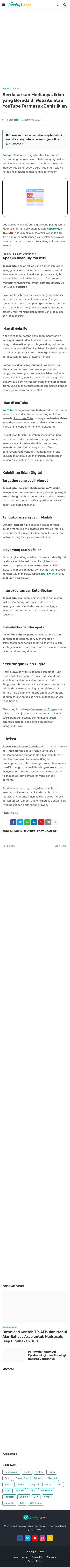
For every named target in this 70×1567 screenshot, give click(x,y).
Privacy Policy (35, 1561)
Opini (32, 1490)
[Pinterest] (41, 822)
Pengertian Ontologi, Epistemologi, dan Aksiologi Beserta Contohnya (47, 1355)
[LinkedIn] (34, 822)
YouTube (8, 410)
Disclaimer (51, 1557)
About (25, 1557)
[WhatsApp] (27, 822)
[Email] (48, 822)
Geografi (34, 1484)
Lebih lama (60, 846)
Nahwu (20, 1490)
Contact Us (37, 1557)
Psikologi (9, 1496)
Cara (7, 1478)
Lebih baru (9, 846)
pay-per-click (49, 573)
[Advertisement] (35, 48)
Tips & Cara (36, 1503)
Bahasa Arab (11, 1472)
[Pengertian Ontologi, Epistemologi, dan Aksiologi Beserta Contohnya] (13, 1355)
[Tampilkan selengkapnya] (55, 822)
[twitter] (27, 1538)
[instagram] (42, 1538)
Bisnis (52, 1472)
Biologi (39, 1472)
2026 (41, 1551)
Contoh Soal (21, 1478)
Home (16, 1557)
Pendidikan (46, 1490)
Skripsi (47, 1496)
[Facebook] (13, 822)
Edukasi (17, 89)
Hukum (48, 1484)
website (51, 228)
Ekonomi (52, 1478)
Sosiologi (9, 1503)
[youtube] (35, 1538)
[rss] (50, 1538)
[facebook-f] (20, 1538)
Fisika (21, 1484)
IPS (60, 1484)
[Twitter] (20, 822)
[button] (3, 5)
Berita (27, 1472)
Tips (22, 1503)
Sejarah (24, 1496)
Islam (7, 1490)
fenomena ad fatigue (43, 709)
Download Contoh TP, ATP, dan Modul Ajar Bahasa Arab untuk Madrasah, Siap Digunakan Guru (34, 1336)
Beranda (6, 89)
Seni (36, 1496)
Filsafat (8, 1484)
